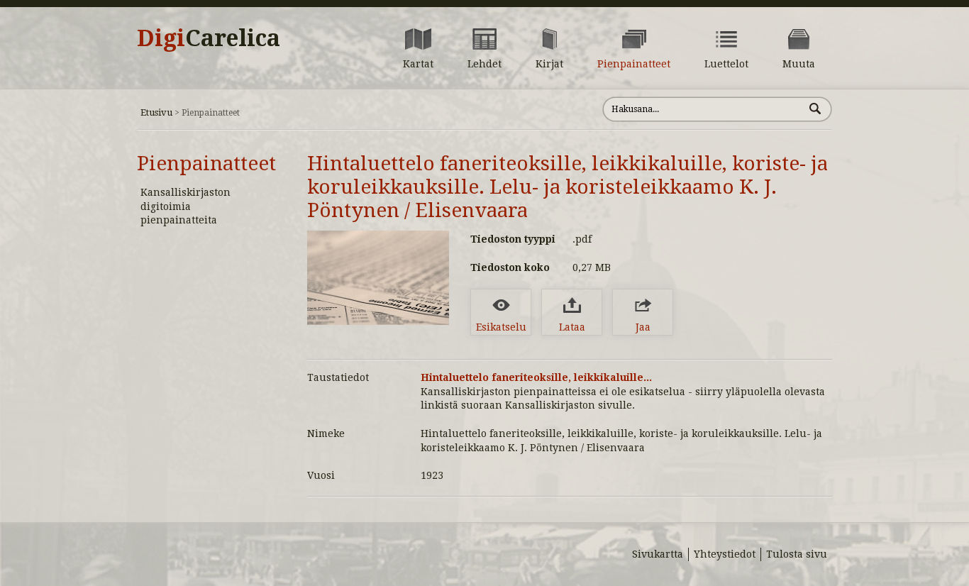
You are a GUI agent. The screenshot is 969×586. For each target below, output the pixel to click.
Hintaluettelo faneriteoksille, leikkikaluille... (536, 377)
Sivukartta (657, 554)
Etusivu (156, 112)
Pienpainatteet (206, 163)
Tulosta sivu (796, 554)
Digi (208, 38)
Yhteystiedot (724, 554)
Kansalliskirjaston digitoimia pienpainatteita (185, 206)
